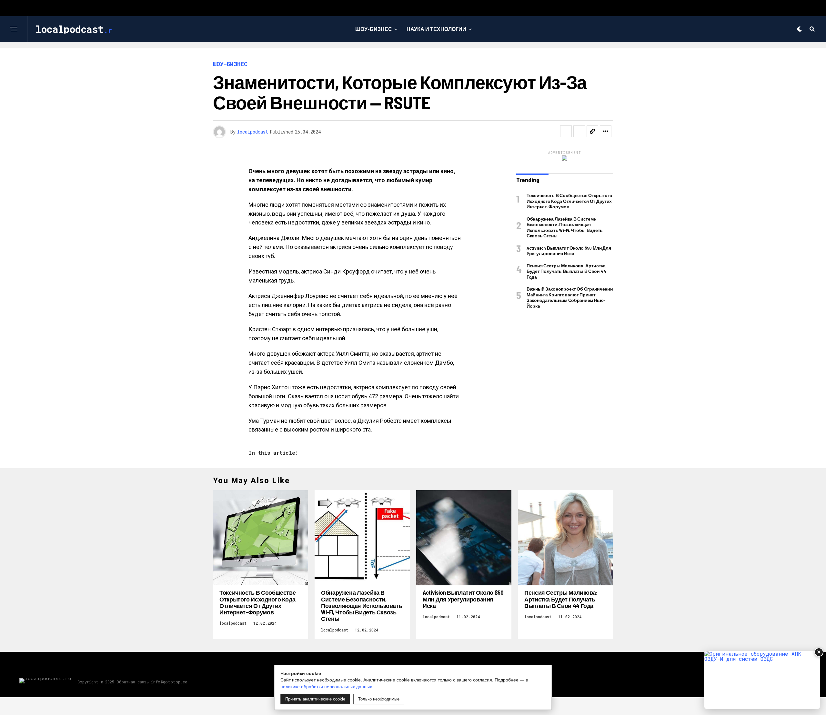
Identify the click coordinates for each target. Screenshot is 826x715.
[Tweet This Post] (579, 131)
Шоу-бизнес (373, 29)
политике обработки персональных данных (326, 686)
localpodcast (252, 132)
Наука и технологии (436, 29)
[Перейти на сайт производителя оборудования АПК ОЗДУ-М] (762, 680)
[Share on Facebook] (566, 131)
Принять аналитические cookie (315, 699)
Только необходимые (378, 699)
